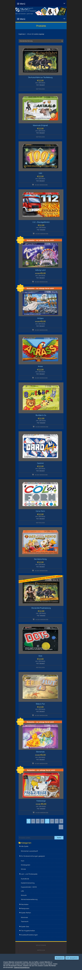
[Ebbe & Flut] (40, 687)
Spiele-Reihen (26, 913)
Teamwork (24, 921)
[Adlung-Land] (40, 253)
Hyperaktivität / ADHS (29, 887)
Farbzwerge (41, 801)
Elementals (40, 752)
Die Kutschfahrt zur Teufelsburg (40, 77)
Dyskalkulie (25, 879)
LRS (22, 891)
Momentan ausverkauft (29, 851)
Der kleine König (40, 559)
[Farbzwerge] (41, 783)
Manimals (24, 917)
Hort (22, 861)
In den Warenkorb (41, 185)
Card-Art (40, 463)
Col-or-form (40, 511)
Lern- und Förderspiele (29, 874)
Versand (42, 85)
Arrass (40, 366)
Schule (23, 869)
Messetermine (41, 945)
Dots (40, 656)
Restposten (25, 908)
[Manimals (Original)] (40, 108)
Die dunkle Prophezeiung (41, 608)
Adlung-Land (40, 270)
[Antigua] (40, 301)
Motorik (24, 895)
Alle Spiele (24, 846)
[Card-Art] (40, 446)
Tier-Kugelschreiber (28, 931)
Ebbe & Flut (40, 704)
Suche (59, 837)
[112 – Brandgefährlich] (41, 205)
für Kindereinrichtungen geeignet (33, 856)
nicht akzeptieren (72, 958)
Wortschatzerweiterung (29, 899)
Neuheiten (25, 904)
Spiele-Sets (25, 926)
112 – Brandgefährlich (41, 222)
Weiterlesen (40, 89)
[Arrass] (40, 349)
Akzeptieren (60, 958)
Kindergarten (25, 865)
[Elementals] (40, 735)
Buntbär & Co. (41, 415)
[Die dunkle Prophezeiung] (41, 590)
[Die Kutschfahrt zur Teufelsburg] (40, 60)
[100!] (40, 156)
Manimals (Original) (40, 125)
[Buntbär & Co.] (41, 398)
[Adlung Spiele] (41, 11)
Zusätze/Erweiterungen (29, 935)
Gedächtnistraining (27, 883)
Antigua (40, 318)
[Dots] (40, 639)
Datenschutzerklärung (21, 967)
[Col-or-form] (40, 494)
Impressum (41, 950)
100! (40, 173)
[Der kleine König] (40, 542)
